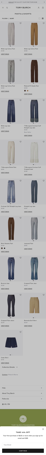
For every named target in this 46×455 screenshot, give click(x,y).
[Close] (43, 429)
